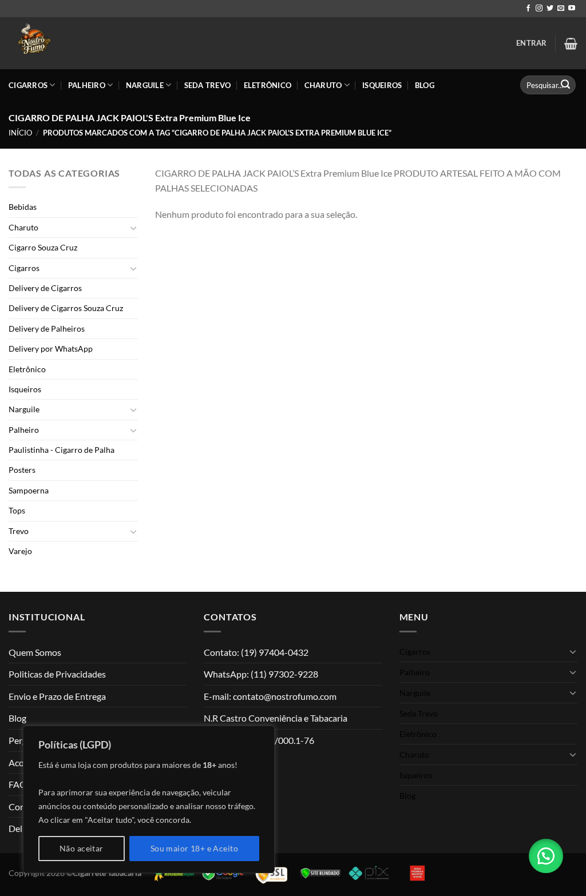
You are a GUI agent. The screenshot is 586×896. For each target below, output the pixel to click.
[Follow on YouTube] (571, 9)
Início (20, 132)
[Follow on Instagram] (539, 9)
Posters (22, 470)
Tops (17, 510)
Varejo (20, 551)
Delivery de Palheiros (47, 328)
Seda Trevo (207, 85)
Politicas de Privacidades (57, 673)
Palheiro (86, 85)
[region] (149, 799)
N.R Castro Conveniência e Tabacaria (275, 717)
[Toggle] (133, 227)
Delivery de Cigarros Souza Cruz (66, 308)
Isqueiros (382, 85)
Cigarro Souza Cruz (43, 247)
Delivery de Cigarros (45, 288)
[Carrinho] (570, 43)
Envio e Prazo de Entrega (57, 696)
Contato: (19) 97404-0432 (256, 652)
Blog (424, 85)
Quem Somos (35, 652)
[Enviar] (565, 85)
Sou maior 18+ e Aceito (194, 848)
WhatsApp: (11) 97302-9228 (261, 673)
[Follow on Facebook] (528, 9)
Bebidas (23, 207)
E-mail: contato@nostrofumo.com (270, 696)
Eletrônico (268, 85)
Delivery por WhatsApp (51, 348)
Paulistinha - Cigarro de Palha (61, 450)
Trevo (19, 531)
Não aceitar (82, 848)
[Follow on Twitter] (550, 9)
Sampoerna (29, 490)
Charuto (323, 85)
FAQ (18, 784)
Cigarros (28, 85)
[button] (546, 856)
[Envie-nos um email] (560, 9)
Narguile (145, 85)
